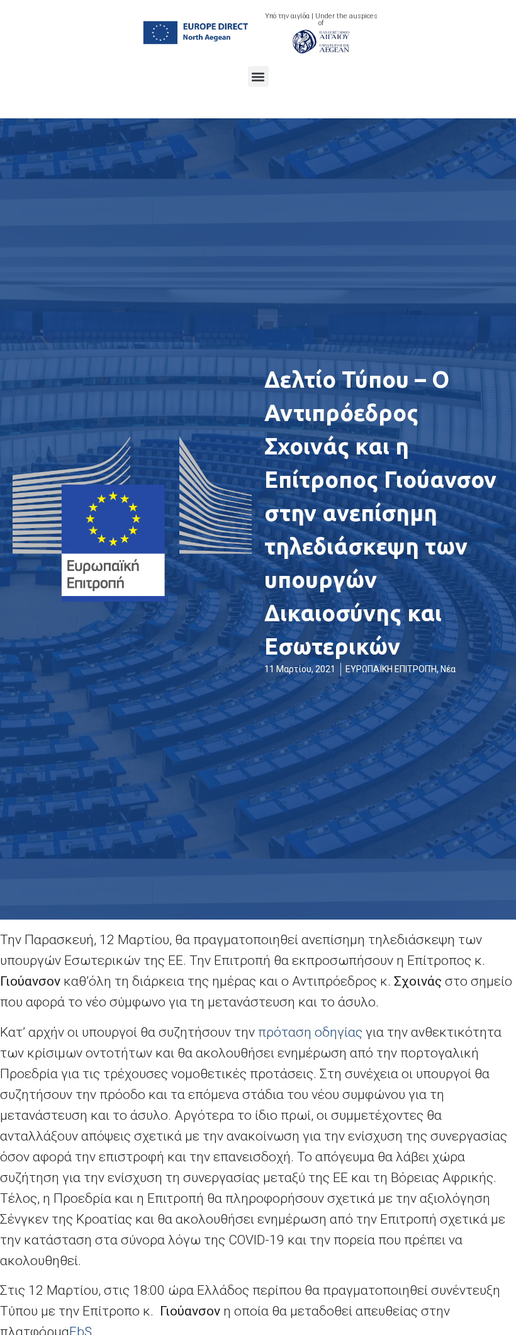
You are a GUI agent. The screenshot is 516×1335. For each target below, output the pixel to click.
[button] (258, 76)
